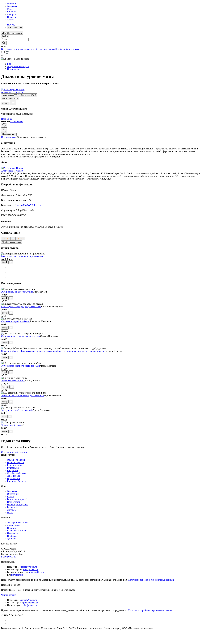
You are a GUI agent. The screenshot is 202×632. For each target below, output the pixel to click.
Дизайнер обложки (16, 473)
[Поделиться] (4, 130)
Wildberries (35, 205)
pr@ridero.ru (17, 574)
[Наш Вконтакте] (8, 620)
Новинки (11, 528)
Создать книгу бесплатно (14, 452)
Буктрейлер (13, 468)
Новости (11, 17)
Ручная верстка (14, 465)
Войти (5, 36)
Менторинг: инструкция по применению (22, 256)
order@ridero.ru (36, 572)
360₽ (4, 357)
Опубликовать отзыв (11, 242)
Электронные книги (17, 522)
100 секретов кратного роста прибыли (20, 366)
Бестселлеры (29, 49)
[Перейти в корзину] (7, 53)
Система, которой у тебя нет (15, 321)
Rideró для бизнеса (16, 481)
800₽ (4, 328)
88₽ (4, 417)
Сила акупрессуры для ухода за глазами (21, 306)
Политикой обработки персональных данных (151, 580)
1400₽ (5, 387)
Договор (11, 510)
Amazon (19, 205)
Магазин (11, 3)
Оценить (18, 121)
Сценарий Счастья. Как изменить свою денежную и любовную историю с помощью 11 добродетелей (52, 351)
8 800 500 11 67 (8, 556)
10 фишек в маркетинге (13, 380)
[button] (101, 43)
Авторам (11, 14)
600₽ (4, 402)
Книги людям (72, 49)
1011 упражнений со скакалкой (17, 410)
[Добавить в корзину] (13, 102)
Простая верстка (15, 462)
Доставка (11, 538)
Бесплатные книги (16, 530)
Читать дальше (8, 595)
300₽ (4, 313)
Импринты (17, 49)
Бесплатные (41, 49)
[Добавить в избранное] (4, 125)
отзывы (13, 137)
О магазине (13, 494)
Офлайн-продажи (16, 460)
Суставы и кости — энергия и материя (20, 336)
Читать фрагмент (10, 98)
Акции (10, 19)
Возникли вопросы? (17, 499)
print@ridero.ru (30, 569)
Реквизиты (12, 507)
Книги (10, 496)
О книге (5, 137)
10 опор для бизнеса (11, 425)
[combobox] (101, 39)
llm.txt (10, 512)
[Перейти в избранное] (3, 53)
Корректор (12, 470)
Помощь (11, 24)
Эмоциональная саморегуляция (17, 291)
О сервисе (12, 6)
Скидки (51, 49)
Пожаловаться (8, 134)
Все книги (6, 49)
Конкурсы (12, 11)
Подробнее (6, 119)
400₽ (4, 298)
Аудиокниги (13, 525)
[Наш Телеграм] (8, 623)
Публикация (13, 478)
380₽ (4, 262)
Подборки (60, 49)
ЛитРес (26, 205)
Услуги (10, 9)
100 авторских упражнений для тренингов (22, 395)
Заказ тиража (13, 476)
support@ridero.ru (28, 566)
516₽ (4, 372)
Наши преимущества (17, 504)
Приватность (13, 502)
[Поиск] (4, 43)
